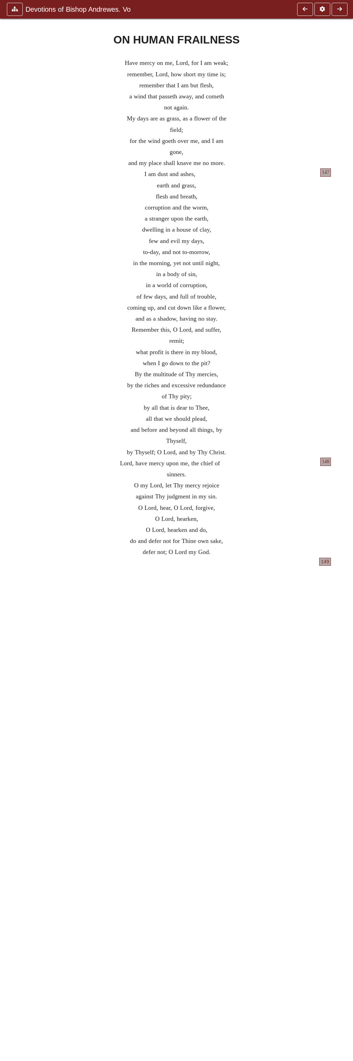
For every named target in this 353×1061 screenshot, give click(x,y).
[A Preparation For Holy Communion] (339, 9)
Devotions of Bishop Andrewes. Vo (78, 9)
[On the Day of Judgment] (305, 9)
